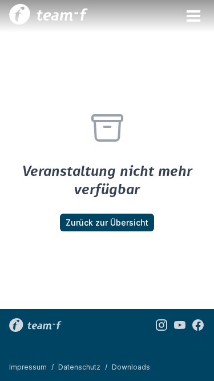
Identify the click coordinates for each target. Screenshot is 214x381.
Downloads (131, 367)
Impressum (28, 367)
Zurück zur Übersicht (107, 222)
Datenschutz (79, 367)
